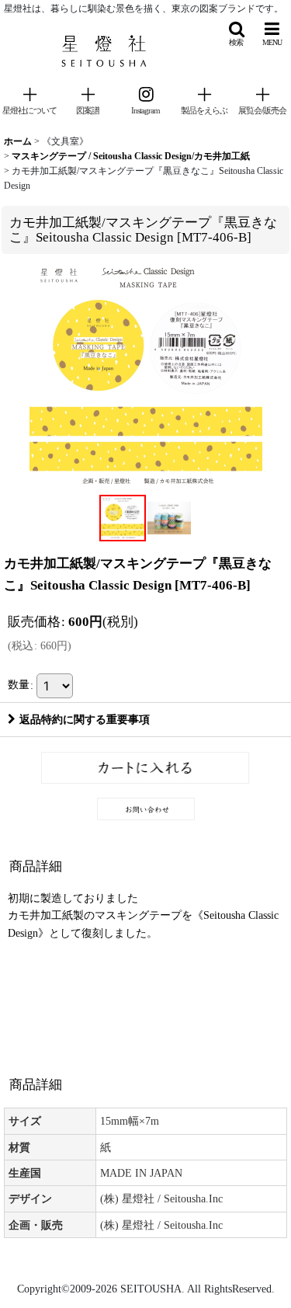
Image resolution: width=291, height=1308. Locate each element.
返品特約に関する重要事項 (84, 719)
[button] (236, 34)
